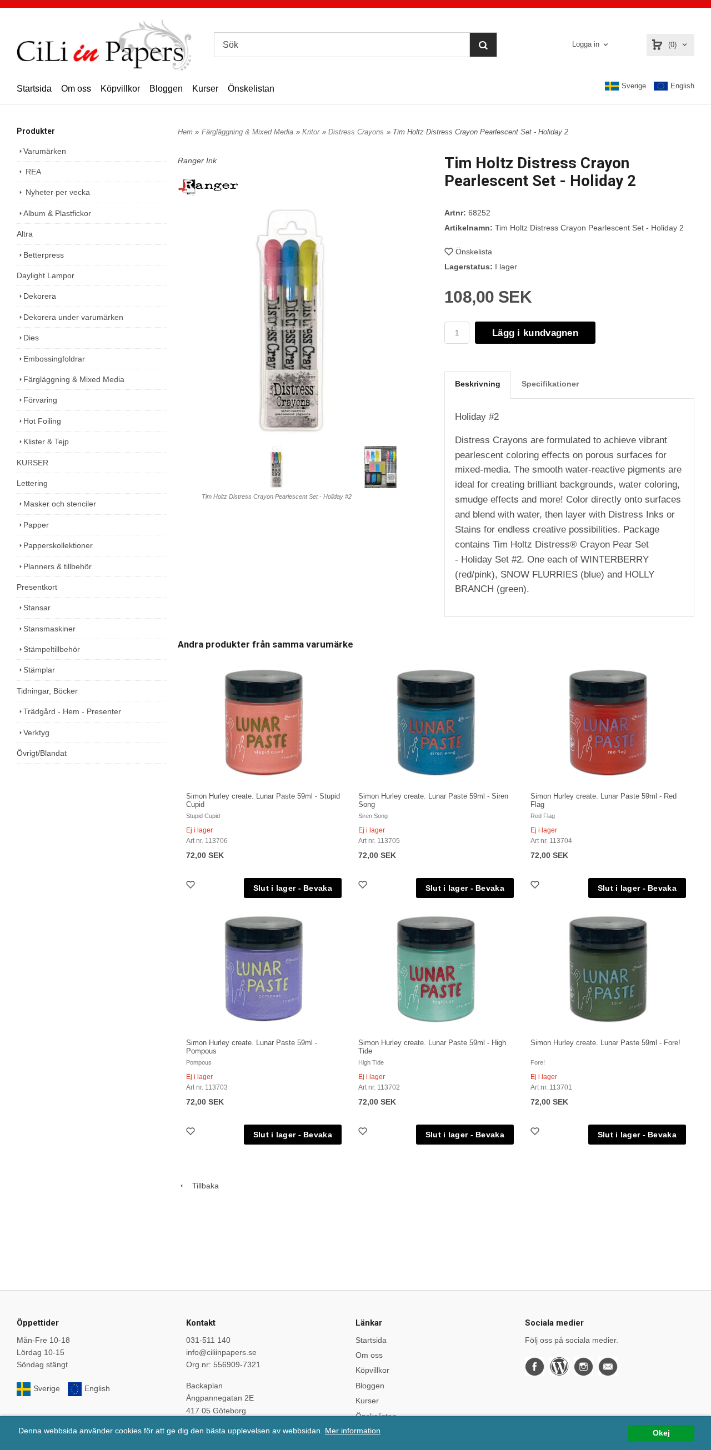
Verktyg (36, 732)
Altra (25, 233)
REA (32, 171)
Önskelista (473, 251)
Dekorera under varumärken (73, 317)
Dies (31, 337)
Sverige (634, 86)
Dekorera (39, 296)
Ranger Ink (197, 160)
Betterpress (43, 254)
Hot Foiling (42, 421)
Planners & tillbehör (57, 566)
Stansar (37, 607)
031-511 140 (208, 1340)
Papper (36, 524)
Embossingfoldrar (54, 358)
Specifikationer (550, 383)
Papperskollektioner (58, 545)
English (682, 86)
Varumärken (44, 151)
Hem (185, 132)
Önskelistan (251, 88)
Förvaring (40, 399)
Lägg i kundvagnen (535, 333)
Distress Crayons (356, 132)
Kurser (205, 88)
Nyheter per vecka (56, 192)
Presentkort (37, 587)
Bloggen (166, 88)
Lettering (32, 483)
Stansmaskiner (49, 628)
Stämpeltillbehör (51, 649)
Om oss (76, 88)
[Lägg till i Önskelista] (191, 886)
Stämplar (39, 669)
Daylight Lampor (45, 275)
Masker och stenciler (59, 503)
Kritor (310, 132)
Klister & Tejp (46, 441)
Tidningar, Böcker (47, 690)
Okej (661, 1433)
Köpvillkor (120, 88)
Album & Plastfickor (57, 213)
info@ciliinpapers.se (221, 1352)
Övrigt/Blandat (42, 753)
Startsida (34, 88)
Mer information (352, 1431)
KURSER (32, 462)
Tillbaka (202, 1185)
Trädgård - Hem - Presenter (72, 711)
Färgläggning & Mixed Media (73, 379)
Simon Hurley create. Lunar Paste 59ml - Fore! (605, 1042)
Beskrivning (477, 383)
